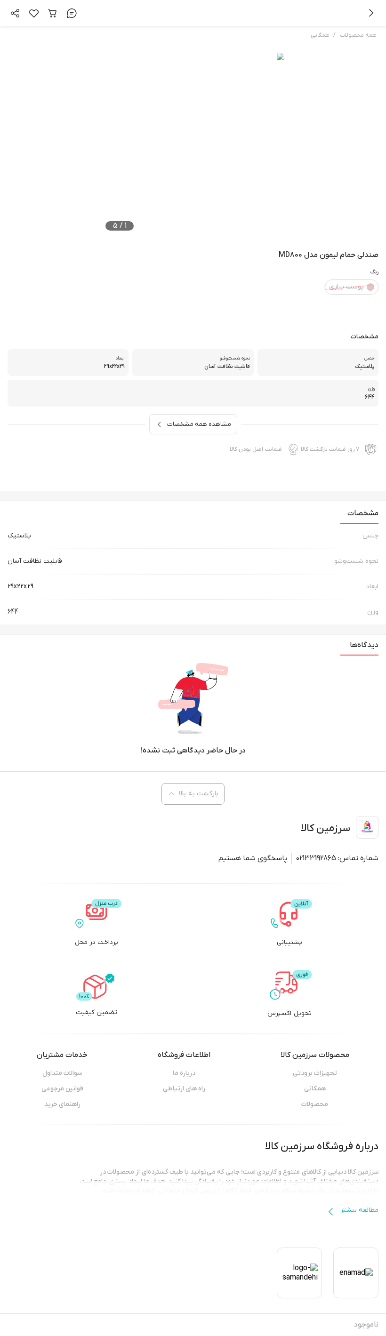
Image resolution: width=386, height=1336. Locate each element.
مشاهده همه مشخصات (199, 424)
